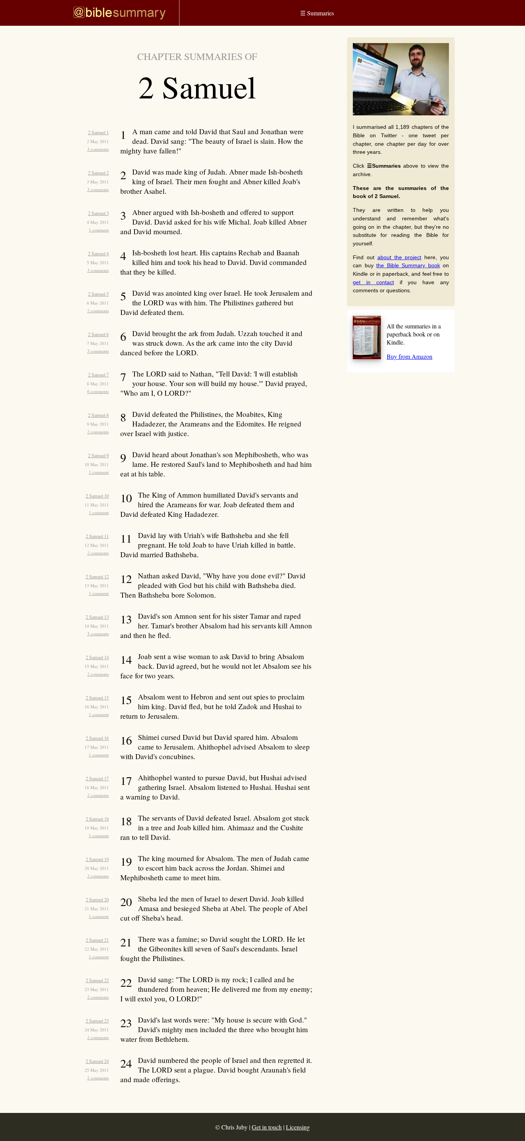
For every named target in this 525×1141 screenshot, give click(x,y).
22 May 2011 (97, 949)
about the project (399, 257)
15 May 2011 (97, 666)
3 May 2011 (98, 182)
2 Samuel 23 (97, 1021)
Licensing (298, 1127)
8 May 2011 (98, 383)
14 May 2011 (97, 626)
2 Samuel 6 (98, 334)
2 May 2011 (98, 141)
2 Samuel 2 (98, 173)
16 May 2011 (97, 707)
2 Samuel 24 (97, 1061)
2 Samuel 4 (98, 253)
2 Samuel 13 (97, 617)
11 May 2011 (97, 505)
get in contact (373, 282)
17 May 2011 (97, 747)
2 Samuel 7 (98, 374)
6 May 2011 (98, 303)
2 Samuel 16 (97, 738)
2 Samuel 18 (97, 819)
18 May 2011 (97, 787)
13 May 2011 (97, 585)
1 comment (99, 230)
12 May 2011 (97, 545)
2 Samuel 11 (97, 536)
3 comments (98, 149)
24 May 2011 (97, 1030)
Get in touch (267, 1127)
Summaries (317, 13)
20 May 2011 (97, 868)
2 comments (98, 310)
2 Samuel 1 (98, 132)
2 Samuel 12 (97, 576)
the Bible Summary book (408, 265)
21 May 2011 (97, 908)
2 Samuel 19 (97, 859)
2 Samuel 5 (98, 294)
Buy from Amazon (409, 356)
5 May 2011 (98, 262)
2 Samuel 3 (98, 213)
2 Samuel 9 (98, 455)
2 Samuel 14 (97, 657)
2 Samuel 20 (97, 899)
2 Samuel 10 (97, 496)
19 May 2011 (97, 828)
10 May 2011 (97, 464)
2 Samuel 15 (97, 698)
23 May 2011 (97, 989)
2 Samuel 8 (98, 415)
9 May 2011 (98, 424)
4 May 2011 (98, 222)
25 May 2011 (97, 1070)
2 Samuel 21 (97, 940)
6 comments (98, 391)
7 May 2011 (98, 343)
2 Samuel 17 (97, 778)
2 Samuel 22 (97, 980)
